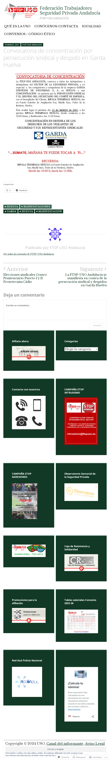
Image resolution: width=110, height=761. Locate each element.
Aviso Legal (95, 743)
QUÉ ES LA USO (17, 26)
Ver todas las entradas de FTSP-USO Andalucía (28, 254)
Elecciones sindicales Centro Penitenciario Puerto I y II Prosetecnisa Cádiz (25, 275)
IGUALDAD (91, 26)
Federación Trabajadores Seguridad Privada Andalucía (70, 10)
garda (11, 211)
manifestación (50, 211)
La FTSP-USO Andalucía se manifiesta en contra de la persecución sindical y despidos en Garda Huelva (82, 276)
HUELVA (12, 206)
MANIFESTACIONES (37, 206)
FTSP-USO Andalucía (32, 45)
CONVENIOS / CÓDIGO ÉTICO (29, 34)
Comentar (97, 325)
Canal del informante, (65, 743)
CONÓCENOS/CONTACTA (56, 26)
